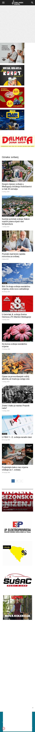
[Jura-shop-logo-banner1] (17, 147)
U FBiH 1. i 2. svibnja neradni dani (17, 437)
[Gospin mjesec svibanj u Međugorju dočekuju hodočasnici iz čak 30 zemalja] (17, 171)
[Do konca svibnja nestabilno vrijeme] (17, 333)
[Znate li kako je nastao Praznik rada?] (17, 394)
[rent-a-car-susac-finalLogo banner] (17, 592)
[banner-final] (17, 619)
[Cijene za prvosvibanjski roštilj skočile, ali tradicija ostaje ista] (17, 363)
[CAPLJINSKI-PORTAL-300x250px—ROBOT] (12, 85)
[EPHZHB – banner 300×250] (17, 539)
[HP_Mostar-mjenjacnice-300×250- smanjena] (17, 565)
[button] (3, 2)
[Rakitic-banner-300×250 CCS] (12, 63)
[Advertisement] (17, 24)
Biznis (4, 373)
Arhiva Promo (6, 311)
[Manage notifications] (3, 728)
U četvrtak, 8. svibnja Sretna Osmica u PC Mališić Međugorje (16, 315)
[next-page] (21, 481)
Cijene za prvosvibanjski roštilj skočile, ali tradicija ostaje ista (15, 377)
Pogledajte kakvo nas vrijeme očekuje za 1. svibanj (15, 468)
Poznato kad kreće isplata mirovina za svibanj (13, 255)
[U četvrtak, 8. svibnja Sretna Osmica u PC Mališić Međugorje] (17, 304)
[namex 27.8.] (12, 107)
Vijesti (4, 250)
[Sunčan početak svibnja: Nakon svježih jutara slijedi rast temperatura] (17, 206)
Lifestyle (5, 283)
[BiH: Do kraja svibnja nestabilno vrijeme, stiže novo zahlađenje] (17, 273)
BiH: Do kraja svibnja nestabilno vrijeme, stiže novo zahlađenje (16, 287)
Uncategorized (6, 215)
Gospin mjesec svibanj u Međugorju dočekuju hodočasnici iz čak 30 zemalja (17, 186)
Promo (26, 502)
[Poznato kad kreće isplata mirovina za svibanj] (17, 241)
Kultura (4, 180)
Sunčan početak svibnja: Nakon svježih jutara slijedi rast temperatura (16, 221)
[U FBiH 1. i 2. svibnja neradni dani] (17, 425)
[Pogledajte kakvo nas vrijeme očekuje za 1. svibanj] (17, 454)
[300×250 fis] (12, 120)
